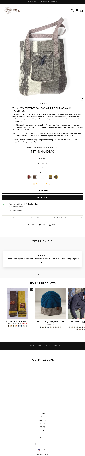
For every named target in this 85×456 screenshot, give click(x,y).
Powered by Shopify (42, 454)
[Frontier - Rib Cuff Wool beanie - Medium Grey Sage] (77, 329)
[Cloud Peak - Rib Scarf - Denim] (19, 326)
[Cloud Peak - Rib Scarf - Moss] (13, 326)
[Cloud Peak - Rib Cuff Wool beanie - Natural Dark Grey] (56, 327)
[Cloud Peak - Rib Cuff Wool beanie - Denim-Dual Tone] (48, 327)
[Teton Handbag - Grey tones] (13, 402)
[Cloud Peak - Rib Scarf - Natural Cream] (24, 326)
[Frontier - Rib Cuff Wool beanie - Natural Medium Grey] (77, 327)
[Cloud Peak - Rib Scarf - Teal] (21, 326)
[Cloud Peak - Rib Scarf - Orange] (16, 326)
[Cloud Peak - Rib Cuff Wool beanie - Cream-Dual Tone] (61, 327)
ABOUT (42, 424)
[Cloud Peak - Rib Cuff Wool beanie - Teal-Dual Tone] (40, 327)
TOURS (42, 427)
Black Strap (40, 177)
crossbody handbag (19, 142)
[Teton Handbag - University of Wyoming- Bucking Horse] (24, 402)
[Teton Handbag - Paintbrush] (11, 402)
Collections (36, 147)
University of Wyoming (50, 177)
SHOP (43, 414)
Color (42, 173)
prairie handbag (47, 140)
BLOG (42, 430)
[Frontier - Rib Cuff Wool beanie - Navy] (82, 327)
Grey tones (34, 177)
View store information (15, 210)
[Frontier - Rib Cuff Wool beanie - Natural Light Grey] (75, 327)
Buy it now (42, 197)
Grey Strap (45, 177)
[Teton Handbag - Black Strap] (16, 402)
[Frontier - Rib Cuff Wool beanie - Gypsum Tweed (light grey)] (70, 327)
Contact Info (42, 444)
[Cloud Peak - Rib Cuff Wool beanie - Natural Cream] (50, 327)
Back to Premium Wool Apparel (44, 346)
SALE (42, 417)
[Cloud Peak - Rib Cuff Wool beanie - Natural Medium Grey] (53, 327)
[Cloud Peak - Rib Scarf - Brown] (8, 326)
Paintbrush (29, 177)
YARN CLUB (42, 420)
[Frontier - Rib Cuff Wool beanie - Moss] (80, 327)
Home (29, 147)
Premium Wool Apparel (49, 147)
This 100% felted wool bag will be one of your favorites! (42, 217)
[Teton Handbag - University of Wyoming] (21, 402)
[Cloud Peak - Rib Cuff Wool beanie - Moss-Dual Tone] (45, 327)
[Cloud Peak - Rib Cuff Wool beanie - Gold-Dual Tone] (43, 327)
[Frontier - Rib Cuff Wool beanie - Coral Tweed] (80, 329)
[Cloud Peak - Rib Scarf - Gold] (11, 326)
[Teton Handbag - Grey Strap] (19, 402)
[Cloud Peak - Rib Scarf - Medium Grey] (26, 326)
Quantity (42, 163)
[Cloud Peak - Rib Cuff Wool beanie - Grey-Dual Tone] (58, 327)
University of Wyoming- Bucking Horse (56, 177)
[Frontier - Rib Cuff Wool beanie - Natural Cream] (72, 327)
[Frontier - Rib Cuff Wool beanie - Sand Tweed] (82, 329)
